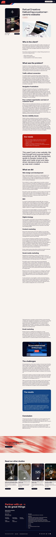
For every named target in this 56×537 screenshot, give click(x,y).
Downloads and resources (33, 526)
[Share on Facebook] (5, 34)
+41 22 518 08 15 (22, 518)
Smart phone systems (47, 521)
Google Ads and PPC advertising (42, 519)
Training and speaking (41, 521)
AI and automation (30, 522)
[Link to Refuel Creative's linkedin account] (43, 534)
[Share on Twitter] (6, 34)
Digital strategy (30, 517)
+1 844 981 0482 (7, 518)
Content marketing (45, 520)
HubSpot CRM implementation (43, 517)
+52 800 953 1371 (14, 521)
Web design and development (39, 518)
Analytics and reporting (31, 518)
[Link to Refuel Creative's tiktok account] (46, 534)
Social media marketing (39, 520)
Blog (28, 526)
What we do (30, 516)
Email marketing (35, 521)
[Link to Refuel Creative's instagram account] (41, 534)
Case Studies (25, 17)
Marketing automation (36, 517)
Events (29, 527)
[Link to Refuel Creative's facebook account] (39, 534)
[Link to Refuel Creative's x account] (48, 534)
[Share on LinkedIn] (8, 34)
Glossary (38, 526)
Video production (30, 521)
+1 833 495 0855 (7, 521)
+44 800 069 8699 (14, 518)
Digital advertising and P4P (32, 520)
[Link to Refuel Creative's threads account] (44, 534)
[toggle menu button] (54, 1)
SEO (37, 519)
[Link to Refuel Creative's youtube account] (50, 534)
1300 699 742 (7, 511)
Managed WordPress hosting (32, 519)
